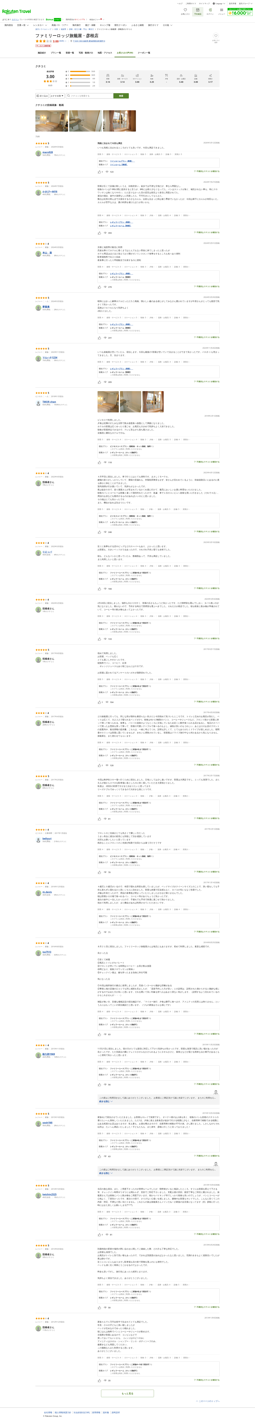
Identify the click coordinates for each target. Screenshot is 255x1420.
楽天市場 (232, 4)
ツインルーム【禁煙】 (119, 164)
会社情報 (48, 1412)
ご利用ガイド (190, 4)
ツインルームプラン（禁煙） (122, 161)
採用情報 (96, 1412)
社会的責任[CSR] (82, 1412)
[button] (51, 121)
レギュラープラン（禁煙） (121, 222)
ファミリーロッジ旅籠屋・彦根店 (66, 35)
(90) (125, 52)
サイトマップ (204, 4)
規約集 (106, 1412)
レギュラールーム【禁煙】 (120, 226)
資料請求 (116, 1412)
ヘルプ (180, 4)
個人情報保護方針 (63, 1412)
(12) (86, 52)
